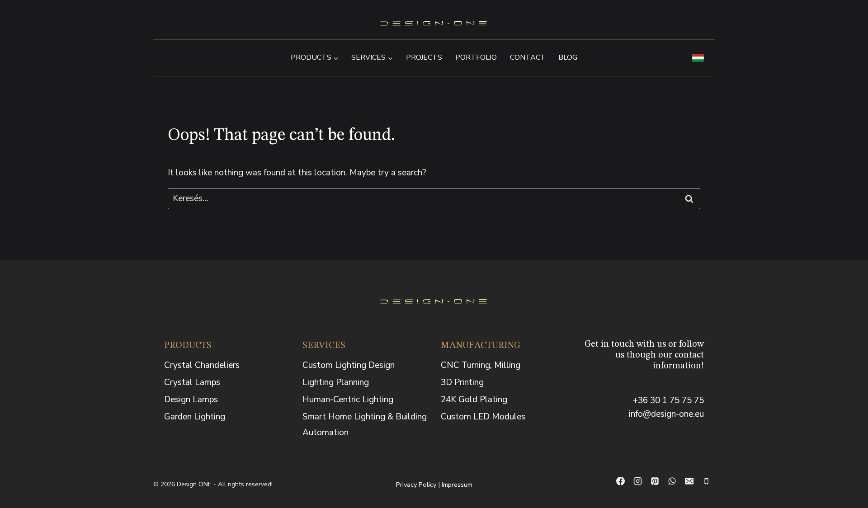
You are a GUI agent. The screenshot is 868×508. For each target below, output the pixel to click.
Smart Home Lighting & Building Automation (364, 424)
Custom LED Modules (483, 417)
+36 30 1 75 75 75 (668, 400)
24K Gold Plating (474, 399)
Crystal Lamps (192, 382)
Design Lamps (191, 399)
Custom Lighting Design (348, 365)
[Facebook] (620, 481)
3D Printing (462, 382)
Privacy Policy (416, 484)
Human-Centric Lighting (347, 399)
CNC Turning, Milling (480, 365)
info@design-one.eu (666, 414)
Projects (424, 57)
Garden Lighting (194, 417)
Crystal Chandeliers (202, 365)
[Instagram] (637, 481)
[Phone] (706, 481)
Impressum (457, 484)
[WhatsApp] (671, 481)
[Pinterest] (654, 481)
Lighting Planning (335, 382)
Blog (567, 57)
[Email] (689, 481)
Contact (528, 57)
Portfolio (476, 57)
